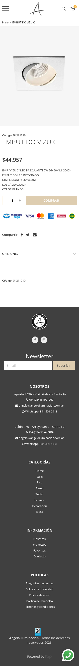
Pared (39, 488)
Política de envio (39, 595)
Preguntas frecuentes (40, 583)
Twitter (28, 235)
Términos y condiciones (39, 607)
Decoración (39, 506)
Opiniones (10, 254)
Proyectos (39, 544)
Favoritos (39, 550)
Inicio (5, 22)
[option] (39, 76)
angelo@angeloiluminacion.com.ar (41, 405)
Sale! (40, 477)
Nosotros (39, 539)
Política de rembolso (39, 601)
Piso (39, 482)
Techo (39, 494)
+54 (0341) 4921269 (40, 400)
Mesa (39, 512)
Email (35, 235)
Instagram (44, 340)
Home (40, 471)
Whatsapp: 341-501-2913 (41, 411)
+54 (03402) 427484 (40, 432)
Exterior (39, 500)
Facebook (22, 235)
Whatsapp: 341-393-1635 (41, 444)
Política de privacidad (39, 589)
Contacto (40, 556)
